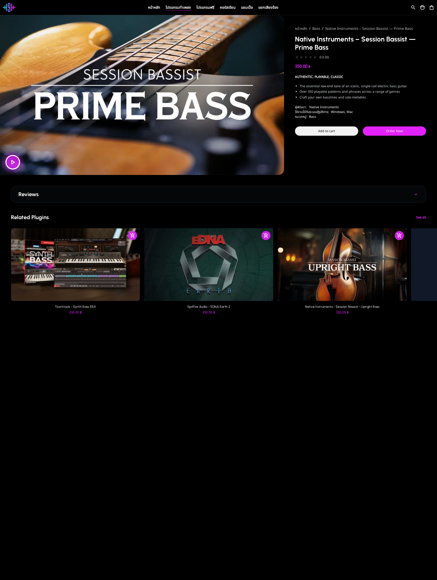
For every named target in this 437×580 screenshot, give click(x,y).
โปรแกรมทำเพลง (178, 7)
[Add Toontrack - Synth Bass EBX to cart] (132, 235)
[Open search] (413, 7)
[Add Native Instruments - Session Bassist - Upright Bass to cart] (399, 235)
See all (421, 217)
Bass (316, 28)
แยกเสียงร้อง (268, 7)
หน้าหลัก (154, 7)
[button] (360, 57)
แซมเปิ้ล (247, 7)
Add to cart (326, 131)
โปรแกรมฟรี (205, 7)
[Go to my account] (422, 7)
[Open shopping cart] (431, 6)
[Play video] (12, 162)
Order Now (394, 131)
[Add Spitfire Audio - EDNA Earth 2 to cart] (266, 235)
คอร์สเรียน (228, 7)
